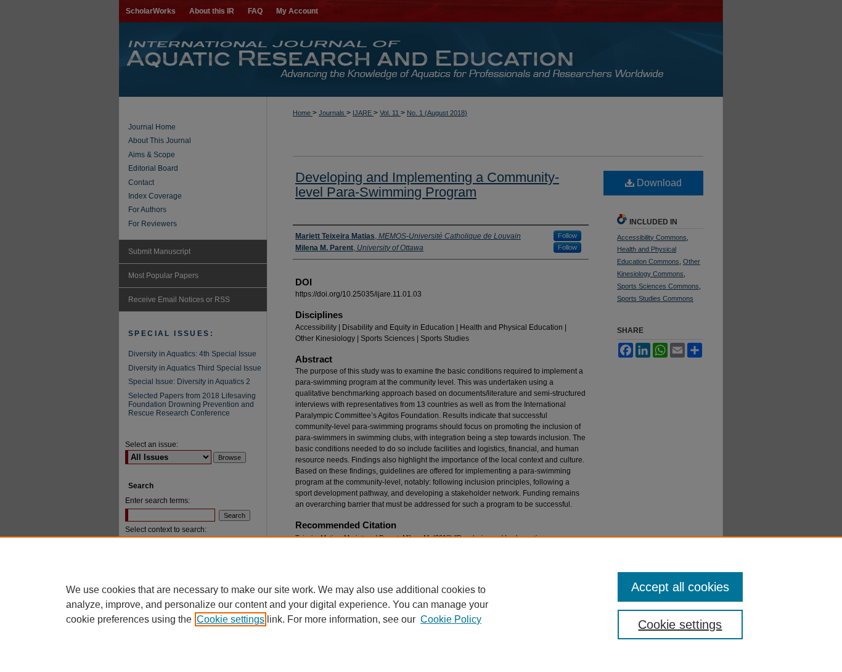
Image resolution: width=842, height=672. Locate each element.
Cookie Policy (450, 619)
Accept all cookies (680, 587)
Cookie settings (230, 619)
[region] (421, 604)
